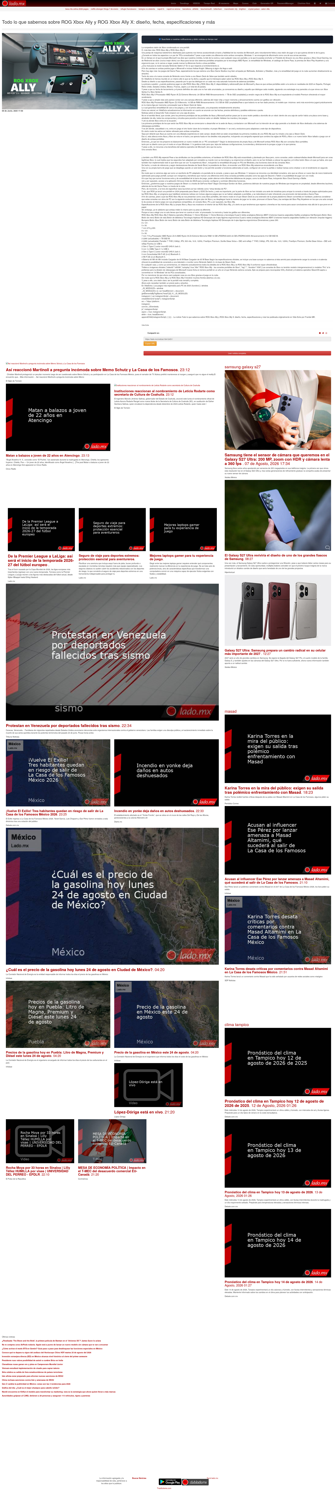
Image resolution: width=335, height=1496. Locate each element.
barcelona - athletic (190, 9)
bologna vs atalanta (147, 9)
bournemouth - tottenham (211, 9)
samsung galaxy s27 (243, 366)
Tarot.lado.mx (212, 1478)
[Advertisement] (84, 489)
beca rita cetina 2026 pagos (76, 9)
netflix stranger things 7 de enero (104, 9)
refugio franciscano (128, 9)
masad (231, 711)
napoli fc (160, 9)
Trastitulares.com (164, 1488)
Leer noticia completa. (237, 353)
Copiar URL (150, 343)
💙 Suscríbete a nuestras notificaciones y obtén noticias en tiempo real (188, 39)
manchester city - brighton (235, 9)
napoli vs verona (173, 9)
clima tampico (237, 1024)
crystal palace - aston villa (259, 9)
